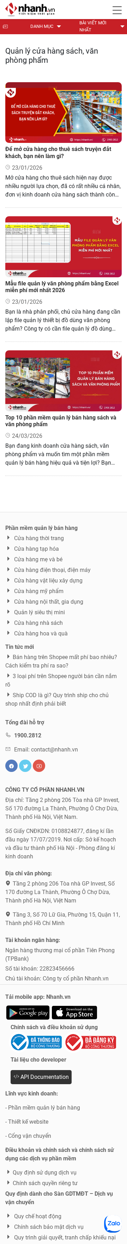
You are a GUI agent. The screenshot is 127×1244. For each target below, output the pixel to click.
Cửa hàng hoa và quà (40, 633)
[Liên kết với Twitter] (25, 766)
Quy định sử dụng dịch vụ (45, 1172)
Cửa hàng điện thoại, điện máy (52, 570)
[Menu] (117, 9)
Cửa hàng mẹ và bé (37, 559)
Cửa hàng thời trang (38, 538)
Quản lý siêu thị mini (39, 612)
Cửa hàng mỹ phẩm (38, 591)
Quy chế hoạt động (37, 1216)
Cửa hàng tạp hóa (36, 548)
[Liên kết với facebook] (11, 766)
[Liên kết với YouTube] (39, 766)
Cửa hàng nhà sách (38, 623)
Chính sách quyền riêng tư (45, 1183)
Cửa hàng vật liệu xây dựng (48, 580)
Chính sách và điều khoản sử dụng (54, 1027)
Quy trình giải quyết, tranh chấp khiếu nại (64, 1237)
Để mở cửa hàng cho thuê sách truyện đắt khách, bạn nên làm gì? (58, 152)
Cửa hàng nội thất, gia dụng (48, 601)
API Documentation (44, 1077)
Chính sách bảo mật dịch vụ (48, 1227)
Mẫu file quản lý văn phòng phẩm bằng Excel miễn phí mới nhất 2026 (62, 287)
